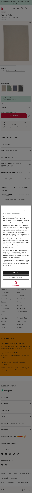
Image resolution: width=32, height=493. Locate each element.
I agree (16, 272)
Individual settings (16, 277)
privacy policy (9, 260)
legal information (20, 260)
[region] (16, 246)
